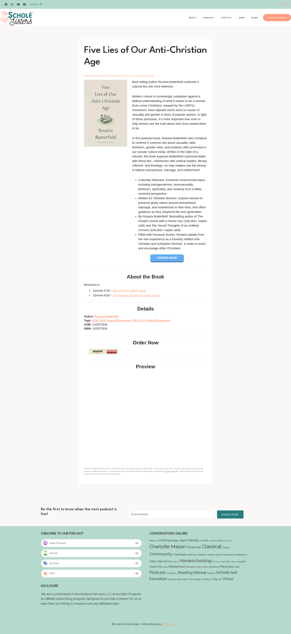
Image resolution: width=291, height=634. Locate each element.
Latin (233, 562)
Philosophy (227, 566)
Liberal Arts (155, 566)
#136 (95, 320)
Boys (220, 540)
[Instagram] (12, 4)
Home (88, 75)
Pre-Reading (171, 573)
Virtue (228, 579)
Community (160, 553)
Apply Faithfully (189, 540)
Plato (237, 567)
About (193, 18)
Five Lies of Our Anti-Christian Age (131, 75)
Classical (211, 546)
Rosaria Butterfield (106, 316)
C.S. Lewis (228, 541)
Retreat (199, 572)
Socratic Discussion (178, 579)
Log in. (283, 4)
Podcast (208, 18)
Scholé (222, 572)
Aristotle (204, 540)
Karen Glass (226, 562)
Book (255, 18)
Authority (213, 541)
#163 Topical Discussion (154, 320)
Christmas (194, 547)
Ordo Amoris (202, 567)
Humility (216, 562)
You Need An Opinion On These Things (136, 295)
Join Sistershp (277, 18)
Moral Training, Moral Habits (129, 290)
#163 (135, 320)
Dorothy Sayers (214, 554)
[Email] (24, 4)
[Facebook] (6, 4)
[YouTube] (18, 4)
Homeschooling (195, 560)
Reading (185, 572)
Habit (152, 561)
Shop (242, 18)
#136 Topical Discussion (114, 320)
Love (165, 567)
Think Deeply (195, 579)
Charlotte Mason (167, 546)
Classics (226, 547)
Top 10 (217, 579)
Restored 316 (171, 624)
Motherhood (176, 566)
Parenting (214, 566)
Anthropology (169, 540)
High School (164, 561)
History (176, 562)
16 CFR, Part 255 (171, 471)
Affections (153, 541)
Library (100, 75)
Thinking (206, 579)
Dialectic (202, 554)
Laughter (241, 561)
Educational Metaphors (235, 554)
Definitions (193, 554)
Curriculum (180, 554)
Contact (226, 18)
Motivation (191, 567)
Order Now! (167, 257)
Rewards (211, 573)
